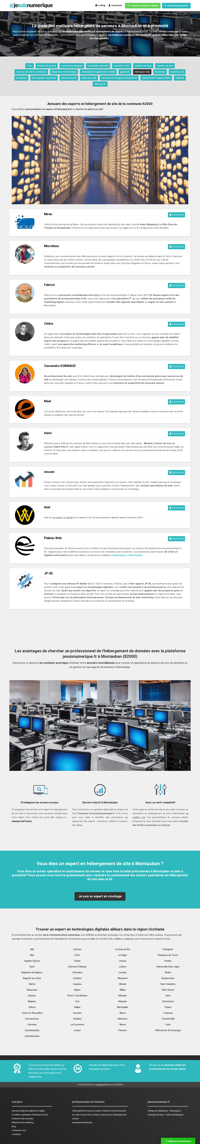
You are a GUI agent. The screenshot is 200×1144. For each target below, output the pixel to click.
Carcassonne (32, 1018)
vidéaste (179, 77)
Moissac (122, 1001)
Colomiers (77, 972)
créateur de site (165, 65)
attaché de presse (46, 65)
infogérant (21, 77)
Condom (77, 978)
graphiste (125, 71)
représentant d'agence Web (156, 77)
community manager (71, 65)
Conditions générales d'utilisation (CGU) (30, 1115)
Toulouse (168, 1013)
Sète (168, 995)
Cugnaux (77, 984)
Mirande (123, 995)
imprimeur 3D (177, 71)
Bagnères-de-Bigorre (32, 972)
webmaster (100, 84)
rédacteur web (89, 77)
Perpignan (168, 949)
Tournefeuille (168, 1018)
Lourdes (123, 972)
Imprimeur (160, 71)
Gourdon (77, 1013)
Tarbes (168, 1007)
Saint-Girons (168, 990)
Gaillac (77, 1007)
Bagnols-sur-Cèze (32, 978)
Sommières (168, 1001)
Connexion (116, 5)
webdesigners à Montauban (126, 555)
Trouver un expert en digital (143, 5)
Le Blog (101, 5)
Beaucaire (32, 990)
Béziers (32, 995)
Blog (14, 1126)
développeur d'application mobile (98, 71)
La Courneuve (77, 1024)
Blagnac (32, 1001)
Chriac (77, 961)
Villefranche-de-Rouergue (168, 1030)
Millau (123, 990)
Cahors (32, 1007)
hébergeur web (142, 71)
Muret (123, 1013)
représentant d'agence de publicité (119, 77)
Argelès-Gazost (32, 961)
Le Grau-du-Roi (122, 949)
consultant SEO (122, 65)
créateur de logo (143, 65)
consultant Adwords (98, 65)
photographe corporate (44, 77)
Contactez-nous (19, 1130)
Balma (32, 984)
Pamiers (122, 1030)
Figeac (77, 990)
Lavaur (77, 1030)
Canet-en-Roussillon (32, 1013)
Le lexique (16, 1134)
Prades (168, 961)
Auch (32, 966)
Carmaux (32, 1024)
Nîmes (123, 1024)
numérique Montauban (82, 1122)
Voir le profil (178, 214)
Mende (122, 984)
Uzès (168, 1024)
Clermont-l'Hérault (77, 966)
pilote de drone (69, 77)
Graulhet (77, 1018)
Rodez (168, 972)
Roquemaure (168, 978)
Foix (77, 1001)
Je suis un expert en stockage (100, 896)
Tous (29, 65)
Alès (32, 955)
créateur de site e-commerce (31, 71)
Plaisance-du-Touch (168, 955)
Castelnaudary (32, 1030)
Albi (32, 949)
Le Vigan (122, 955)
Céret (77, 955)
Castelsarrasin (32, 1036)
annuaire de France (22, 821)
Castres (77, 949)
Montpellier (122, 1007)
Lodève (122, 966)
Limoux (122, 961)
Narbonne (123, 1018)
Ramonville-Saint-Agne (168, 966)
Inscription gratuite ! (177, 5)
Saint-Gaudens (167, 984)
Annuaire (16, 1111)
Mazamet (123, 978)
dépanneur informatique (64, 71)
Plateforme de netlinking (23, 1122)
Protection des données (22, 1118)
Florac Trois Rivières (77, 995)
